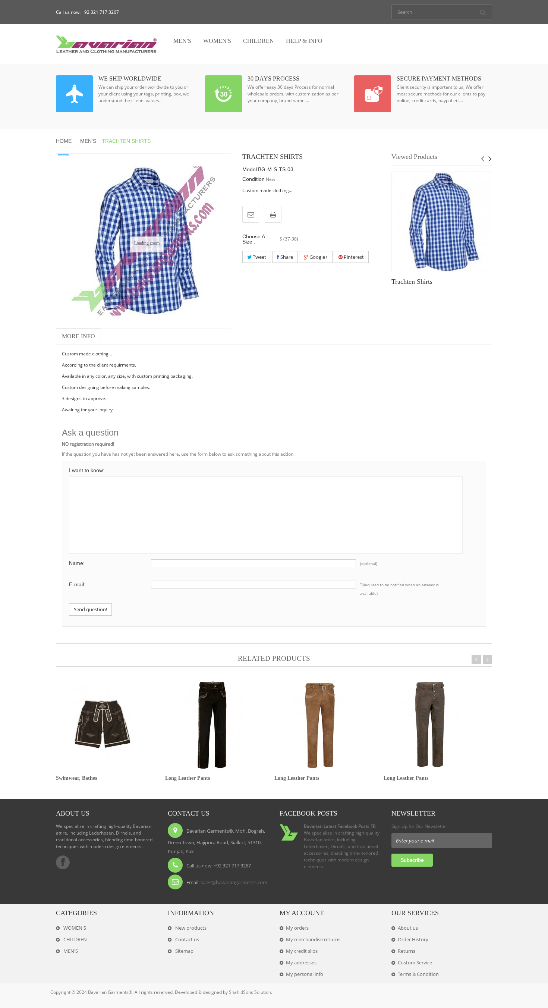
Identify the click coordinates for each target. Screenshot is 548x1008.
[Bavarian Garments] (106, 44)
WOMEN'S (74, 927)
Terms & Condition (418, 974)
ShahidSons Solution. (250, 992)
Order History (413, 939)
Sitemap (183, 951)
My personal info (304, 974)
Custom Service (415, 962)
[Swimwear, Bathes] (102, 724)
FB (373, 826)
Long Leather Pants (187, 778)
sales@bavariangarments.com (234, 882)
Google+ (318, 257)
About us (408, 927)
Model (249, 169)
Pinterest (353, 257)
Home (64, 141)
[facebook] (63, 862)
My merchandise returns (313, 939)
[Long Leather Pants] (211, 724)
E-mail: (77, 584)
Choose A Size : (253, 239)
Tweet (259, 257)
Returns (406, 951)
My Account (302, 913)
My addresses (301, 962)
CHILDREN (74, 939)
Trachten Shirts (411, 281)
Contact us (186, 939)
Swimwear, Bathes (76, 778)
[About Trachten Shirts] (441, 222)
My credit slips (302, 951)
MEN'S (88, 141)
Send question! (90, 609)
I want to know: (86, 470)
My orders (297, 927)
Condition (253, 179)
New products (190, 927)
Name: (77, 563)
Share (286, 257)
